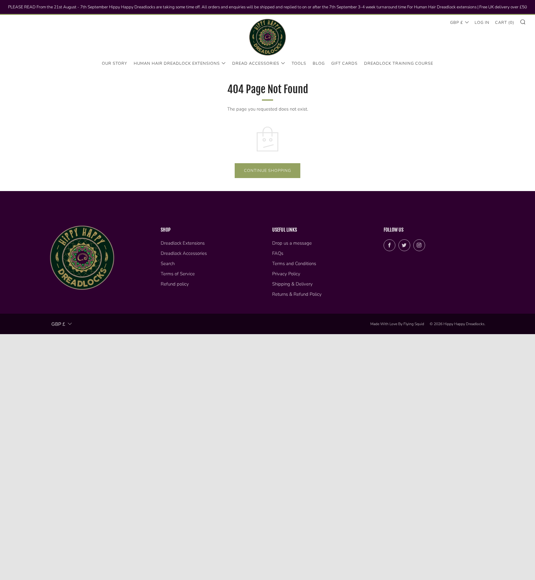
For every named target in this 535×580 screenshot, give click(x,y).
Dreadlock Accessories (184, 253)
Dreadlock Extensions (183, 243)
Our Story (114, 63)
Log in (482, 22)
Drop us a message (292, 243)
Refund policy (175, 284)
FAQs (277, 253)
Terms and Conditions (294, 263)
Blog (319, 63)
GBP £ (456, 22)
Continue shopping (267, 170)
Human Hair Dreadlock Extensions (177, 63)
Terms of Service (178, 274)
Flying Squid (413, 323)
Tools (299, 63)
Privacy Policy (286, 274)
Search (168, 263)
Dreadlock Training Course (398, 63)
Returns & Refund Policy (297, 294)
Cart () (504, 22)
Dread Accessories (255, 63)
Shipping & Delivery (292, 284)
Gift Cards (344, 63)
